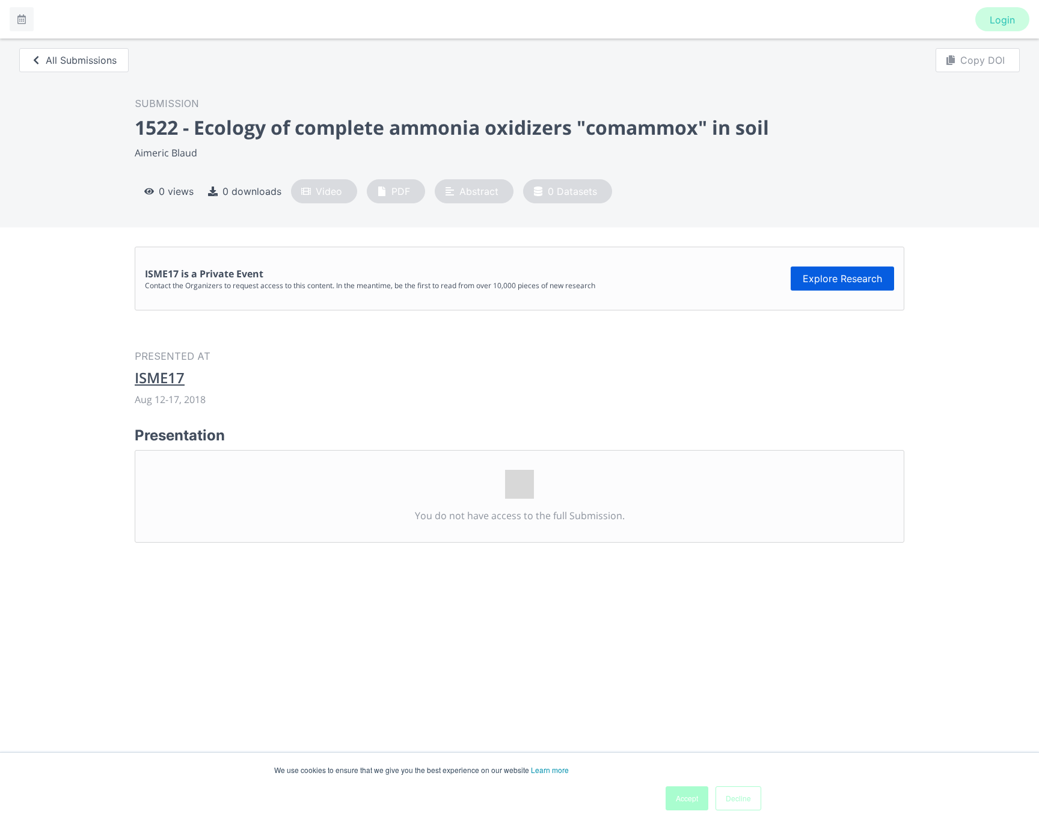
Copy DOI (982, 60)
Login (1002, 20)
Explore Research (842, 279)
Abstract (478, 191)
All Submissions (81, 60)
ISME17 (160, 377)
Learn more (550, 770)
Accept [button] (687, 798)
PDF (400, 191)
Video (329, 191)
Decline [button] (738, 798)
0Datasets (572, 191)
